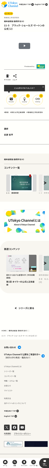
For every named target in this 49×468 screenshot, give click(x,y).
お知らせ (7, 385)
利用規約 (7, 433)
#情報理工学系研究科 (35, 112)
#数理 (6, 112)
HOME (4, 331)
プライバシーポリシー (22, 433)
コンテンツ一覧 (10, 376)
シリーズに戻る (26, 308)
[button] (11, 100)
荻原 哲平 (8, 134)
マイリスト (8, 390)
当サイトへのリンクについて (15, 403)
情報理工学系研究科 (11, 18)
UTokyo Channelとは (12, 366)
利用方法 (7, 398)
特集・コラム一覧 (11, 380)
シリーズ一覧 (9, 371)
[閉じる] (43, 87)
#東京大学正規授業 (17, 112)
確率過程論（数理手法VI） (14, 21)
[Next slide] (45, 183)
